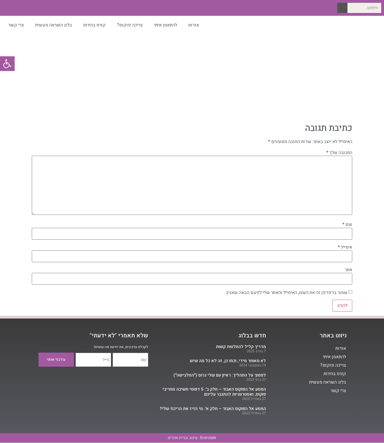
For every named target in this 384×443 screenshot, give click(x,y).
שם (347, 224)
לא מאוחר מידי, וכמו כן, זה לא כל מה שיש (228, 361)
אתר (348, 270)
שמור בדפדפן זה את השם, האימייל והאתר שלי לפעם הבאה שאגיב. (286, 292)
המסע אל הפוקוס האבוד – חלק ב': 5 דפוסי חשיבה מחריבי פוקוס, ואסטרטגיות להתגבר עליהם (214, 391)
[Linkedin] (15, 8)
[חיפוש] (342, 8)
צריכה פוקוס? (130, 25)
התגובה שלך (339, 152)
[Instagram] (24, 8)
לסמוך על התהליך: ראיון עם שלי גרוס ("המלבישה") (219, 375)
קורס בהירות (94, 25)
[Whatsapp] (6, 8)
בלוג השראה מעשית (53, 25)
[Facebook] (33, 8)
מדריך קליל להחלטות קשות (241, 347)
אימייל (345, 247)
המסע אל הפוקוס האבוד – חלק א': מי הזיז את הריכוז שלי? (213, 409)
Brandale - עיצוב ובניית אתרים (192, 438)
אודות (193, 25)
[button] (7, 63)
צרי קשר (16, 25)
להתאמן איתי (165, 25)
